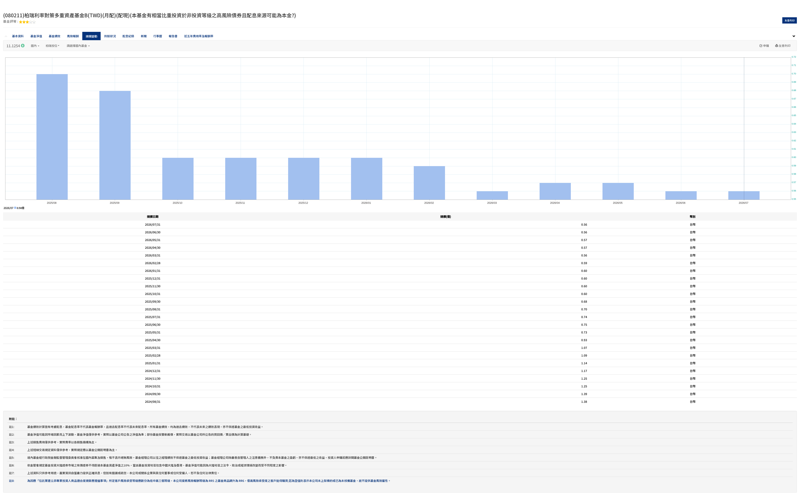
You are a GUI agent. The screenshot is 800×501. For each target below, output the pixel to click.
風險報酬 (73, 36)
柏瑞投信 (51, 46)
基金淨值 (36, 36)
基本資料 (18, 36)
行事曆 (157, 36)
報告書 (173, 36)
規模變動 (91, 36)
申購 (765, 46)
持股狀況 (110, 36)
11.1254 (13, 45)
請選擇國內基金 (77, 46)
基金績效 (54, 36)
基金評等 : (11, 22)
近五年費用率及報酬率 (198, 36)
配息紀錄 (128, 36)
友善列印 (790, 20)
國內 (34, 46)
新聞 (144, 36)
